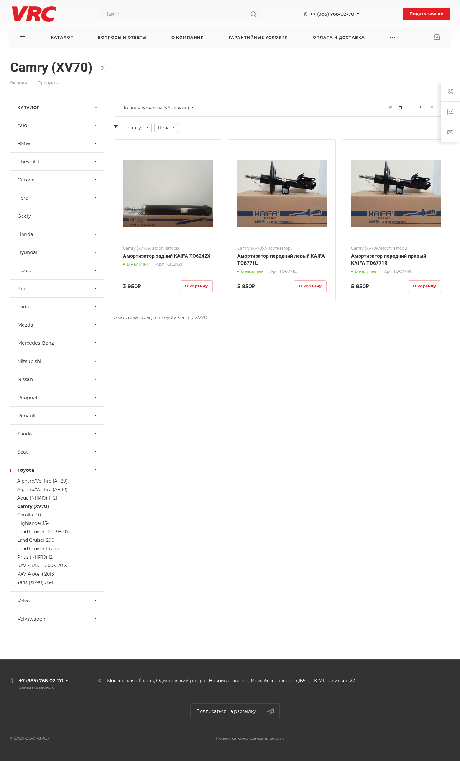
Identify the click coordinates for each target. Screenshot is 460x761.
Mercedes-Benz (36, 343)
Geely (24, 216)
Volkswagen (31, 619)
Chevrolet (29, 162)
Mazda (25, 325)
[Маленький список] (391, 107)
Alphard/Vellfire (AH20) (42, 481)
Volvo (24, 601)
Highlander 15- (33, 523)
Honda (25, 234)
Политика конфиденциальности (250, 738)
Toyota (26, 470)
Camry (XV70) (33, 506)
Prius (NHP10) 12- (35, 557)
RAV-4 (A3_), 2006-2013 (42, 565)
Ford (23, 198)
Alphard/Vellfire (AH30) (42, 489)
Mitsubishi (29, 361)
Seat (23, 452)
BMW (24, 143)
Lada (23, 307)
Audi (23, 125)
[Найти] (255, 14)
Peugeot (28, 397)
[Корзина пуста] (436, 37)
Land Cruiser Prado (38, 548)
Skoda (25, 434)
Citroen (26, 180)
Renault (27, 416)
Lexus (24, 270)
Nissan (25, 379)
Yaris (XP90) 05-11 (36, 582)
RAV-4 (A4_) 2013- (36, 574)
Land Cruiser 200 (35, 540)
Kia (21, 289)
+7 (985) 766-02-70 (332, 14)
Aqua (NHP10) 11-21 (37, 498)
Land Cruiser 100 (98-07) (43, 532)
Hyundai (27, 252)
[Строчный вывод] (431, 107)
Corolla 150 (29, 515)
